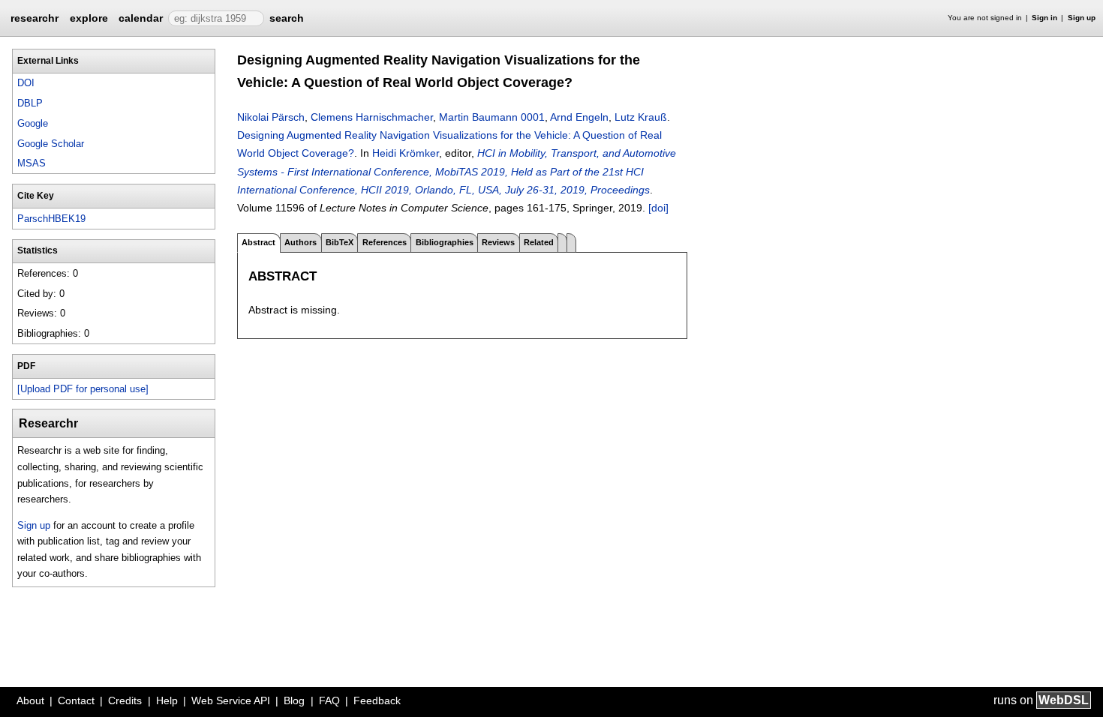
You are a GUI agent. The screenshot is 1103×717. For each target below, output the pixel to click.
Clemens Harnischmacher (372, 117)
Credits (125, 700)
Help (167, 700)
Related (539, 242)
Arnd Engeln (579, 117)
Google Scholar (50, 143)
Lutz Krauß (641, 117)
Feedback (377, 700)
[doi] (658, 208)
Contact (76, 700)
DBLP (30, 103)
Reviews (498, 242)
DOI (26, 82)
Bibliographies (444, 242)
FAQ (329, 700)
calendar (141, 18)
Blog (294, 700)
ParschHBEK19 (51, 218)
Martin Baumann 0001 (492, 117)
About (30, 700)
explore (89, 18)
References (384, 242)
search (286, 18)
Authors (300, 242)
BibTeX (339, 242)
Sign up (1081, 18)
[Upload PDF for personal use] (83, 388)
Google (32, 123)
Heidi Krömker (405, 153)
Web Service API (230, 700)
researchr (35, 17)
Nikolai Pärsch (271, 117)
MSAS (31, 163)
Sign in (1044, 18)
